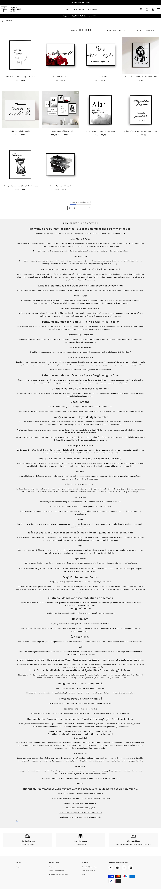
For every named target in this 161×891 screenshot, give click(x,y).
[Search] (141, 9)
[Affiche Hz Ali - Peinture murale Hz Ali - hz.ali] (140, 55)
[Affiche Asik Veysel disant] (60, 164)
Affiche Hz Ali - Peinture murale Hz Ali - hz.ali (141, 76)
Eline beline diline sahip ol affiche (20, 76)
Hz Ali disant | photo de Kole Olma (100, 131)
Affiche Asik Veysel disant (60, 186)
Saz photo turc (100, 76)
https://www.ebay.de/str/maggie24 (80, 808)
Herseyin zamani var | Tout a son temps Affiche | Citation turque (20, 186)
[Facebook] (110, 867)
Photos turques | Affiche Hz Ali (60, 131)
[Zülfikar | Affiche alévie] (20, 109)
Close (144, 16)
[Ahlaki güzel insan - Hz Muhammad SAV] (140, 109)
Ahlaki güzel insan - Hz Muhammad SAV (141, 131)
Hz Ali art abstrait (60, 76)
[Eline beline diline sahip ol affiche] (20, 55)
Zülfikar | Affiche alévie (20, 131)
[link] (27, 840)
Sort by (138, 30)
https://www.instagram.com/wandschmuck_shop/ (80, 812)
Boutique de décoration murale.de (96, 798)
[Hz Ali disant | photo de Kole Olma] (100, 109)
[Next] (89, 208)
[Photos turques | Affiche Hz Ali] (60, 109)
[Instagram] (117, 867)
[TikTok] (130, 867)
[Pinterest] (124, 867)
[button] (79, 30)
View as (73, 30)
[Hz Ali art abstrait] (60, 55)
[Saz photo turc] (100, 55)
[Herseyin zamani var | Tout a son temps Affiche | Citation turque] (20, 164)
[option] (80, 2)
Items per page (114, 30)
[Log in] (147, 9)
